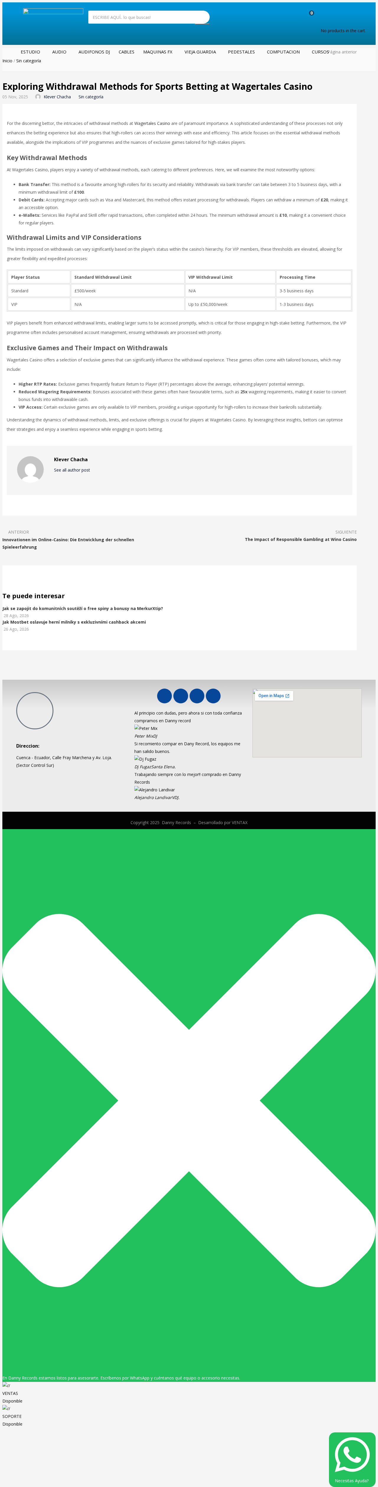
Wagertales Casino (152, 123)
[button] (333, 15)
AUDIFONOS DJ (94, 52)
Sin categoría (28, 60)
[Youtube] (180, 696)
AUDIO (59, 52)
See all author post (72, 470)
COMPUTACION (283, 52)
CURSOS (320, 52)
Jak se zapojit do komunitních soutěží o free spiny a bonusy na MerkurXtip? (82, 608)
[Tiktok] (213, 696)
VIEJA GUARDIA (200, 52)
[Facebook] (164, 696)
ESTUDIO (30, 52)
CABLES (126, 52)
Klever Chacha (57, 97)
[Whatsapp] (197, 696)
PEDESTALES (241, 52)
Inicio (7, 60)
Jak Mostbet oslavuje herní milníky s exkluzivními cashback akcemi (74, 622)
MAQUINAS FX (157, 52)
